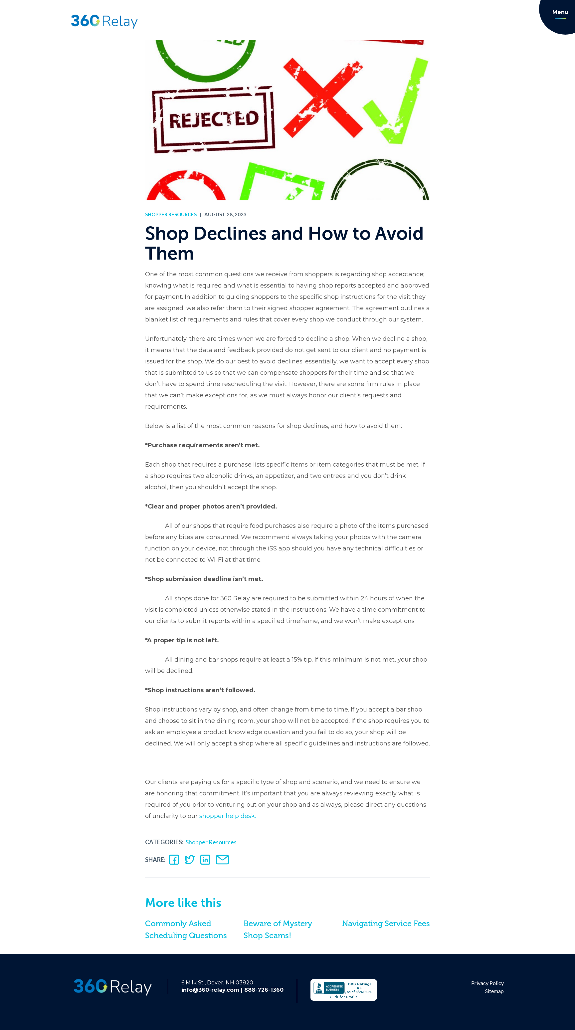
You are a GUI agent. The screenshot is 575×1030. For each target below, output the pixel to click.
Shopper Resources (171, 214)
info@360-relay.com (210, 990)
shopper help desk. (227, 816)
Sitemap (494, 991)
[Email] (222, 860)
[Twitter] (190, 860)
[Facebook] (174, 860)
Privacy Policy (487, 983)
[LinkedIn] (205, 860)
